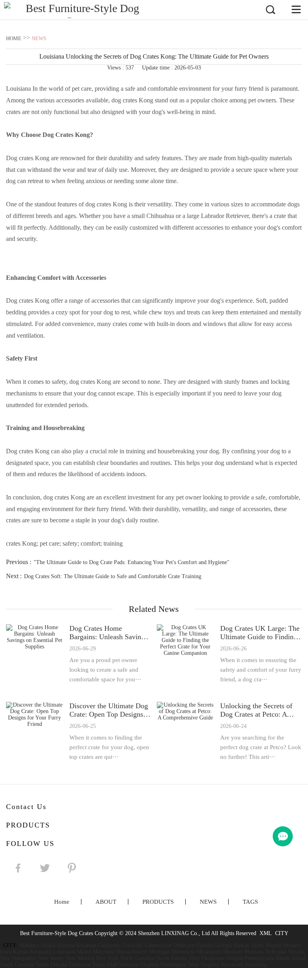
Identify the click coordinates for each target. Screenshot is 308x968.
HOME (13, 38)
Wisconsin (232, 965)
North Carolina (137, 958)
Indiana (292, 945)
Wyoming (256, 965)
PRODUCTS (158, 902)
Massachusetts (131, 952)
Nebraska (275, 952)
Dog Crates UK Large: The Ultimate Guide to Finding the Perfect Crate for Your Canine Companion (260, 632)
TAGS (250, 902)
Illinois (274, 945)
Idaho (257, 945)
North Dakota (171, 958)
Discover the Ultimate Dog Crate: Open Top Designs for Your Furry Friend (108, 710)
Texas (98, 965)
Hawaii (242, 945)
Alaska (47, 945)
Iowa (5, 952)
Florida (204, 945)
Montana (254, 952)
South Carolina (17, 965)
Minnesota (183, 952)
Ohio (194, 958)
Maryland (103, 952)
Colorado (132, 945)
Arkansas (86, 945)
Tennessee (79, 965)
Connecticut (158, 945)
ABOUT (105, 902)
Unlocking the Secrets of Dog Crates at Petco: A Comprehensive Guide (256, 710)
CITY (281, 933)
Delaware (184, 945)
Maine (84, 952)
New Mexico (79, 958)
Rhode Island (291, 958)
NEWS (39, 38)
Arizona (66, 945)
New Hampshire (18, 958)
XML (265, 933)
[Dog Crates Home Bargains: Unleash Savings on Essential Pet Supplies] (34, 654)
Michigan (159, 952)
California (109, 945)
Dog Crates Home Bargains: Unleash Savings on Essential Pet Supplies (108, 632)
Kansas (20, 952)
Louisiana (64, 952)
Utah (112, 965)
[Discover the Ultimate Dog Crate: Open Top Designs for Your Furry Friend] (34, 732)
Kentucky (41, 952)
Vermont (128, 965)
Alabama (29, 945)
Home (61, 902)
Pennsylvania (259, 958)
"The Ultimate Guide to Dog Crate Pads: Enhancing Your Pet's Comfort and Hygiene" (131, 562)
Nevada (296, 952)
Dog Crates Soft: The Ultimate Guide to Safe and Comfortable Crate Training (112, 576)
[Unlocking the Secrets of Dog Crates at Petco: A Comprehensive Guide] (185, 732)
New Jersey (51, 958)
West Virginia (203, 965)
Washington (173, 965)
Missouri (233, 952)
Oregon (234, 958)
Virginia (149, 965)
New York (107, 958)
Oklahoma (213, 958)
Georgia (223, 945)
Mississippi (209, 952)
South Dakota (51, 965)
